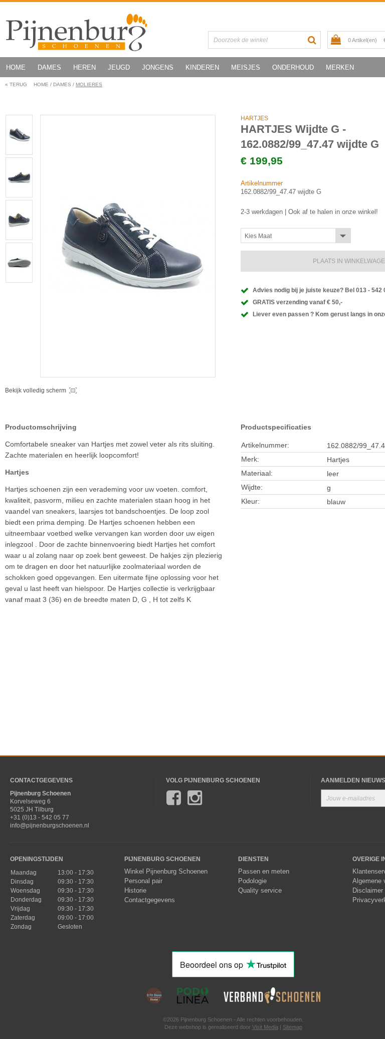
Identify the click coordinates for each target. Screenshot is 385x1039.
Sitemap (292, 1027)
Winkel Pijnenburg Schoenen (166, 871)
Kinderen (202, 67)
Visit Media (265, 1027)
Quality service (260, 890)
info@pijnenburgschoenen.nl (49, 825)
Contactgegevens (149, 900)
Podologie (252, 881)
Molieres (89, 84)
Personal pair (143, 881)
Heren (84, 67)
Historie (135, 890)
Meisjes (245, 67)
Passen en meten (263, 871)
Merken (340, 67)
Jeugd (119, 67)
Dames (49, 67)
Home (16, 67)
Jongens (157, 67)
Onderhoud (293, 67)
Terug (16, 84)
